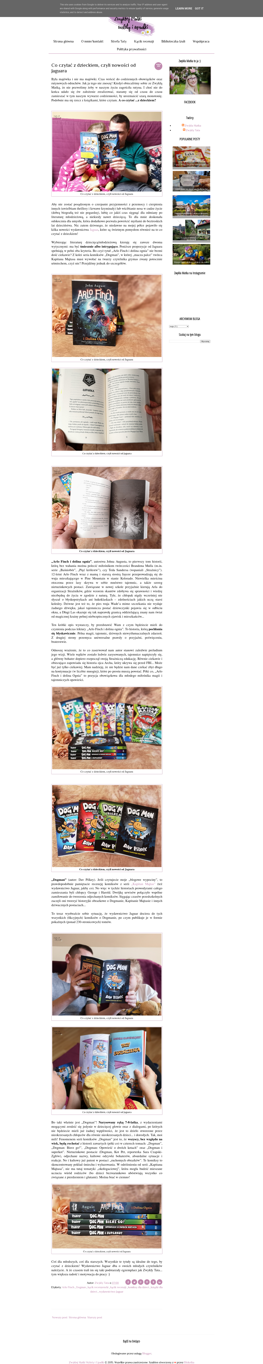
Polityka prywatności (131, 49)
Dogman (81, 1287)
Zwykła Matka (193, 125)
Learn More (183, 8)
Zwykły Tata (193, 130)
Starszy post (94, 1317)
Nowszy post (59, 1317)
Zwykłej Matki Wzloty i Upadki (87, 1362)
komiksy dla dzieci (139, 1287)
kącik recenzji (118, 1287)
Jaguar (94, 229)
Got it (199, 8)
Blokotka (189, 1362)
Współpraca (201, 41)
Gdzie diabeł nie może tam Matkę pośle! (191, 189)
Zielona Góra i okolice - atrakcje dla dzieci (191, 262)
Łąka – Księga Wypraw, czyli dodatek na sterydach (191, 166)
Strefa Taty (119, 41)
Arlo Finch (68, 1287)
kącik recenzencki (98, 1287)
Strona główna (63, 41)
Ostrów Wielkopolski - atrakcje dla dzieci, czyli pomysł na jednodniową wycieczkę (191, 214)
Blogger (146, 1353)
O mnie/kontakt (92, 41)
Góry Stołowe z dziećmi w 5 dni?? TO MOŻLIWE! (191, 239)
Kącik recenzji (144, 41)
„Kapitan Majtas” (143, 884)
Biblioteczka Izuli (173, 41)
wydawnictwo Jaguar (111, 1291)
